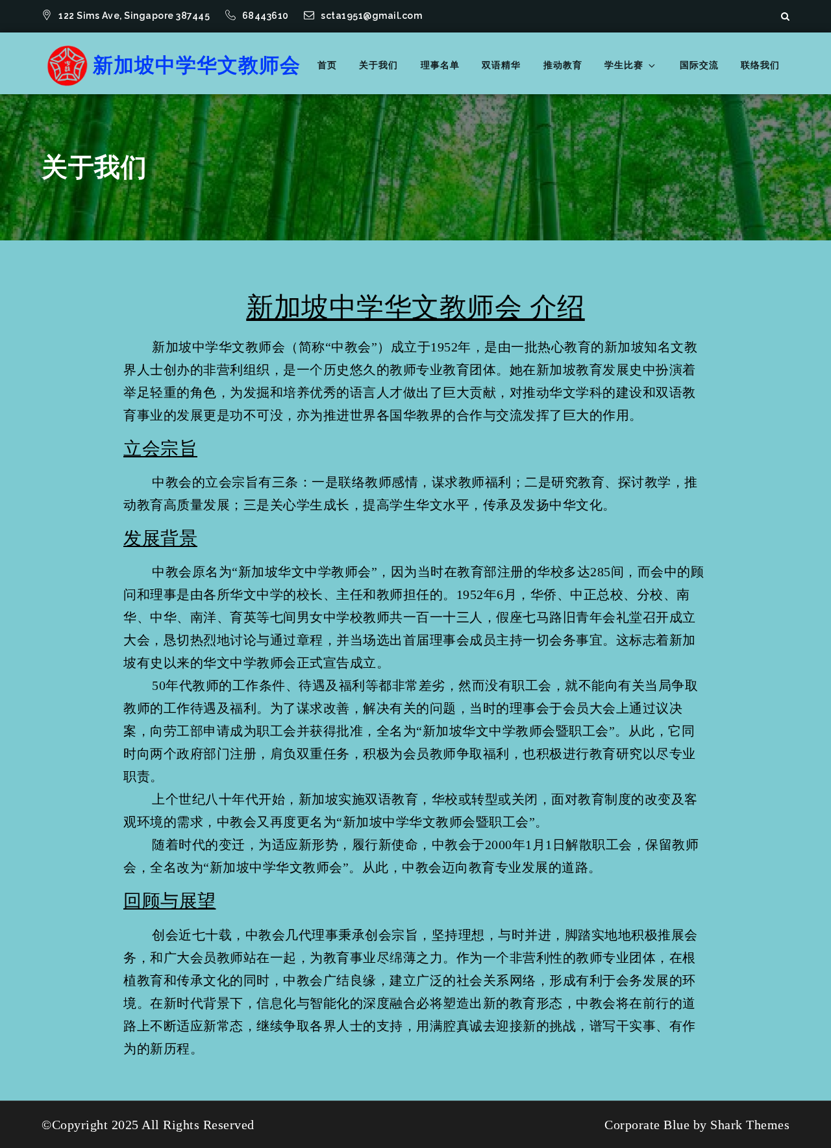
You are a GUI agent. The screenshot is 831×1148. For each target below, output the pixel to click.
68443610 (266, 15)
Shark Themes (749, 1124)
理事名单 (440, 65)
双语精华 (501, 65)
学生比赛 (623, 65)
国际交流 (699, 65)
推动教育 (562, 65)
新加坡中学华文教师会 (197, 65)
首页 (327, 65)
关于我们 (378, 65)
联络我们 (760, 65)
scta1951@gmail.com (371, 15)
